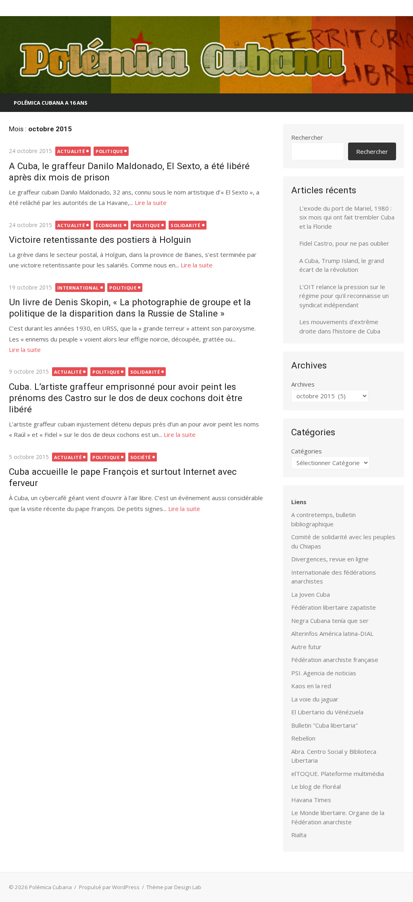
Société (140, 457)
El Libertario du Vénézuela (327, 712)
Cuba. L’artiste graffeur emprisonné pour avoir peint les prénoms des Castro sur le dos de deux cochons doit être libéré (125, 397)
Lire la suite (151, 203)
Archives (303, 384)
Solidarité (185, 225)
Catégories (306, 451)
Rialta (299, 835)
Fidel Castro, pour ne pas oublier (344, 243)
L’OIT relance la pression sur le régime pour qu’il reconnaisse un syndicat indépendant (344, 296)
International (78, 288)
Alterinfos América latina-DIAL (332, 633)
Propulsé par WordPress (109, 887)
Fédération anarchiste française (334, 660)
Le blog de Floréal (316, 786)
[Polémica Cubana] (206, 54)
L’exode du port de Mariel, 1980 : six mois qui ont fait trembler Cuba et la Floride (346, 217)
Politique (109, 151)
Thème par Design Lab (173, 887)
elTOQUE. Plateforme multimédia (337, 774)
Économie (109, 225)
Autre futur (306, 647)
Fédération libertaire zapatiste (333, 607)
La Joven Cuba (310, 594)
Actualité (71, 151)
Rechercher (307, 137)
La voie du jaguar (314, 699)
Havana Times (311, 800)
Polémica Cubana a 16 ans (51, 102)
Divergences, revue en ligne (330, 559)
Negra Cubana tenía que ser (330, 621)
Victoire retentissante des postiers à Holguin (100, 239)
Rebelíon (303, 738)
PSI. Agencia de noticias (323, 673)
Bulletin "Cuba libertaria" (324, 725)
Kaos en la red (311, 686)
